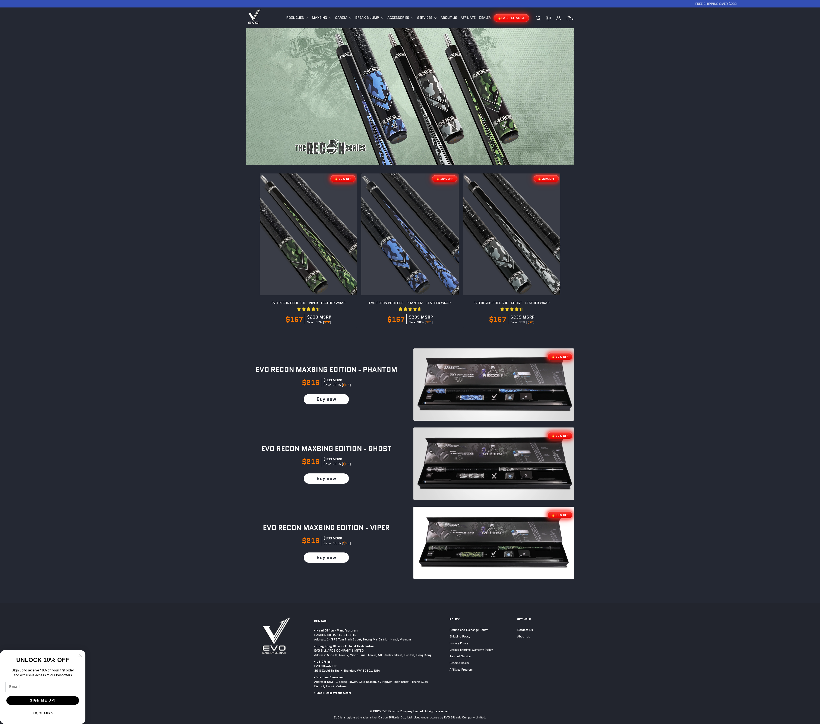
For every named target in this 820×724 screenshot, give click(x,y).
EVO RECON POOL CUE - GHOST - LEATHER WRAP (512, 302)
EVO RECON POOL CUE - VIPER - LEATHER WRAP (308, 302)
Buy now (326, 399)
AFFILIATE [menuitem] (468, 17)
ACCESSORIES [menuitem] (398, 17)
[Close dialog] (80, 655)
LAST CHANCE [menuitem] (513, 17)
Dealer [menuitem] (485, 17)
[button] (538, 18)
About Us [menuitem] (449, 17)
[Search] (538, 18)
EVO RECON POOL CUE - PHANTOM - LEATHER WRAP (410, 302)
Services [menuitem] (424, 17)
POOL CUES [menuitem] (295, 17)
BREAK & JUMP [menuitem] (367, 17)
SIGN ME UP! (43, 700)
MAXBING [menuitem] (319, 17)
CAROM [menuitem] (341, 17)
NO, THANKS (43, 713)
